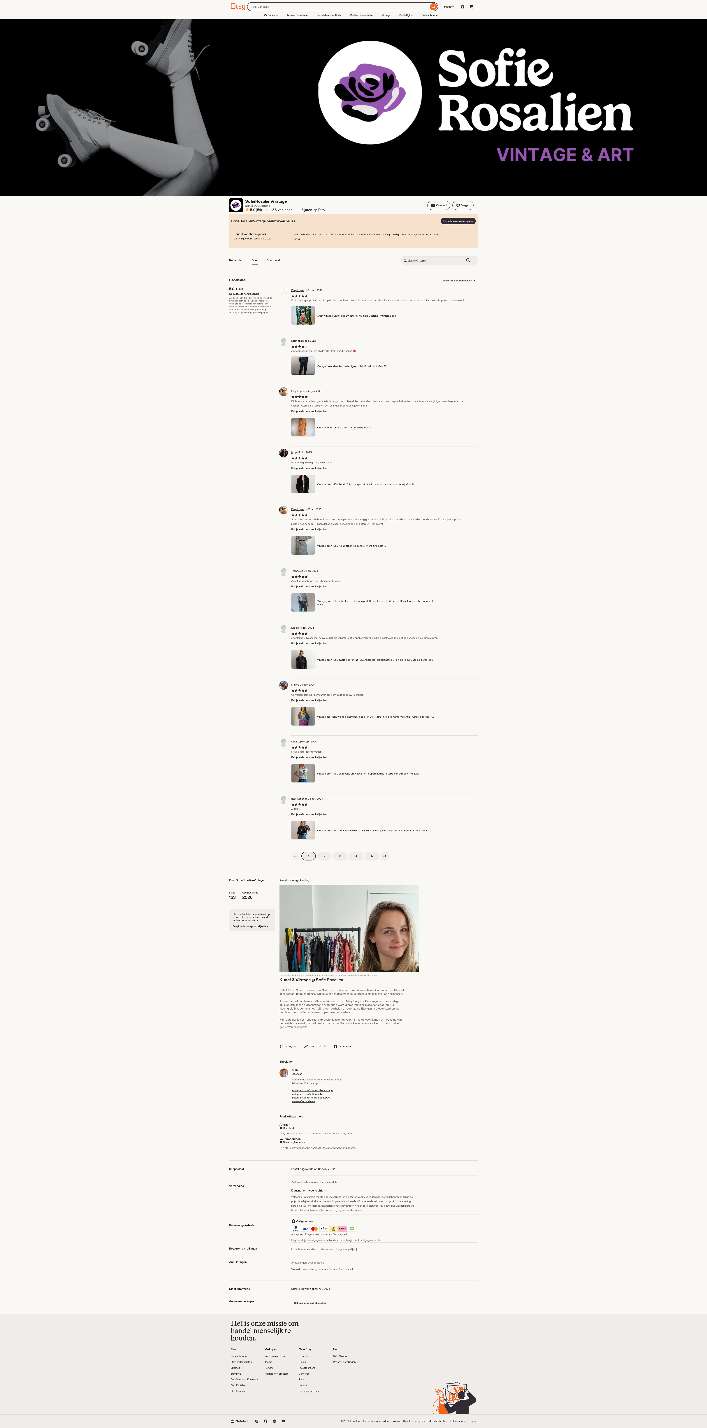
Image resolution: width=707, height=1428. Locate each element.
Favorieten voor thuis (328, 15)
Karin (294, 340)
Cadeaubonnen (430, 15)
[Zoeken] (433, 6)
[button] (438, 205)
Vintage (386, 15)
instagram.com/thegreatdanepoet (311, 1097)
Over (255, 260)
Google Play (270, 1403)
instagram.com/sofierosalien (308, 1094)
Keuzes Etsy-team (297, 15)
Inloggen (449, 6)
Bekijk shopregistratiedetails (310, 1302)
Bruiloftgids (406, 15)
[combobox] (338, 6)
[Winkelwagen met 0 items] (471, 6)
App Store (243, 1403)
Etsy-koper (297, 290)
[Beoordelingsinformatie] (247, 210)
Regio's (472, 1421)
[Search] (470, 260)
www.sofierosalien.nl (303, 1101)
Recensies (236, 260)
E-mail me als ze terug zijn (458, 221)
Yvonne (295, 570)
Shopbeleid (274, 260)
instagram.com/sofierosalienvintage (312, 1090)
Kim (293, 684)
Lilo (293, 627)
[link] (295, 856)
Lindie (294, 741)
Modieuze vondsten (361, 15)
